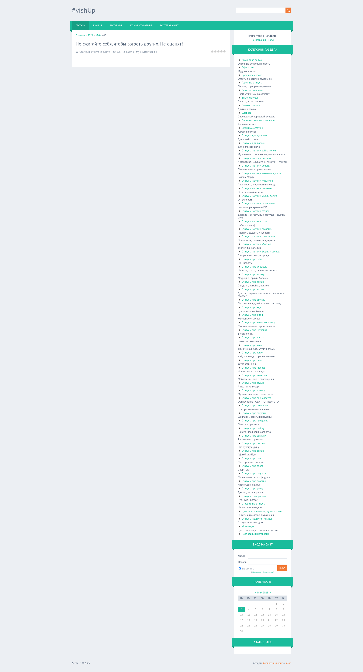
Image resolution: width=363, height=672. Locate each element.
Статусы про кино (252, 345)
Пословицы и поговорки (255, 533)
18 (248, 620)
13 (262, 614)
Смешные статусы (252, 128)
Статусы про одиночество (256, 398)
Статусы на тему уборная (256, 244)
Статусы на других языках (257, 518)
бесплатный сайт (273, 663)
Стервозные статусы (253, 503)
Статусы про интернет (254, 330)
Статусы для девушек (254, 135)
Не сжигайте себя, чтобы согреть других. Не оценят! (129, 44)
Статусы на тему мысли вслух (259, 195)
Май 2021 (262, 592)
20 (262, 620)
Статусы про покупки (254, 413)
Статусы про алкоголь (254, 266)
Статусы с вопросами (254, 496)
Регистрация (259, 40)
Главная (80, 35)
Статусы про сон (251, 458)
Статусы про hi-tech (253, 259)
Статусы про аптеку (253, 274)
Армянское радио (252, 60)
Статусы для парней (253, 143)
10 (241, 614)
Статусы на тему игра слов (257, 180)
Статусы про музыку (253, 390)
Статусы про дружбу (253, 299)
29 (276, 625)
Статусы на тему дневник (256, 158)
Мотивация (248, 526)
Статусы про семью (253, 450)
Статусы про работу (253, 428)
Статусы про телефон (254, 375)
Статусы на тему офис (255, 221)
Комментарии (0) (149, 52)
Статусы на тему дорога (255, 165)
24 (241, 625)
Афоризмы (248, 67)
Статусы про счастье (254, 481)
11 (248, 614)
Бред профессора (252, 75)
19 (255, 620)
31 (241, 631)
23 (283, 620)
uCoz (288, 663)
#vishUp (83, 10)
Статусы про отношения (255, 405)
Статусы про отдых (253, 382)
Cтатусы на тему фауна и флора (260, 251)
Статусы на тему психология (94, 52)
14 (269, 614)
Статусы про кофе (252, 352)
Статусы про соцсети (254, 473)
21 (269, 620)
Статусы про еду (251, 307)
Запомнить (248, 568)
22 (276, 620)
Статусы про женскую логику (258, 322)
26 (255, 625)
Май (98, 35)
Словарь (246, 112)
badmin (130, 52)
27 (262, 625)
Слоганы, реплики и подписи (258, 120)
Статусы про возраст (254, 289)
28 (269, 625)
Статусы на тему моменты (257, 188)
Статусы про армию (253, 281)
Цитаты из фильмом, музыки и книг (262, 511)
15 (276, 614)
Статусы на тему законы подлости (261, 173)
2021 (90, 35)
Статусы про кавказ (253, 337)
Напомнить (256, 572)
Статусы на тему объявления (258, 203)
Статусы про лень (252, 360)
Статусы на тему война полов (259, 150)
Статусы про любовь (253, 367)
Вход (271, 40)
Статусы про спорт (252, 465)
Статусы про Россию (253, 443)
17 (241, 620)
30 (283, 625)
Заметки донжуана (252, 90)
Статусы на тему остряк (255, 211)
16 (283, 614)
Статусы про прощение (255, 420)
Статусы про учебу (252, 488)
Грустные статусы (252, 82)
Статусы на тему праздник (257, 229)
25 (248, 625)
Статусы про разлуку (254, 435)
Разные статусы (251, 105)
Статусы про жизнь (253, 314)
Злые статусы (250, 97)
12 (255, 614)
